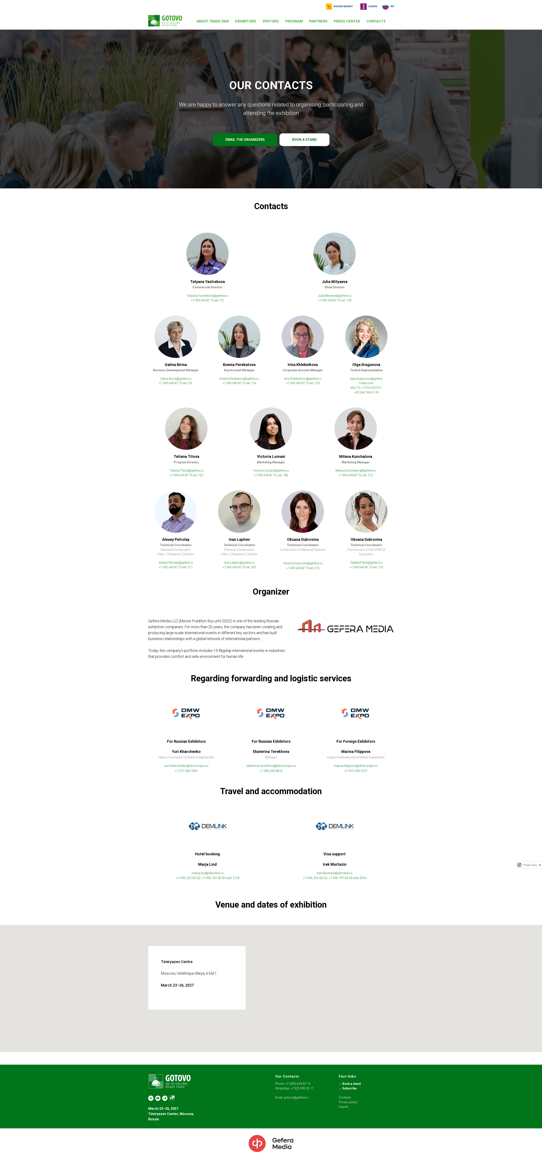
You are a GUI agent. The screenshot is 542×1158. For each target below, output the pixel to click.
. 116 (253, 383)
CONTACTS (376, 21)
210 (380, 567)
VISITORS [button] (271, 21)
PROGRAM (294, 21)
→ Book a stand (350, 1083)
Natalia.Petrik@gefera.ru (366, 562)
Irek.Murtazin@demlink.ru (334, 873)
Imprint (343, 1106)
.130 (189, 383)
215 (317, 568)
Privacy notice (530, 865)
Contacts (345, 1097)
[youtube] (157, 1098)
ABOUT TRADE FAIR (212, 21)
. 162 (200, 475)
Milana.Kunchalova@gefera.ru (356, 470)
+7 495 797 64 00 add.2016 (347, 878)
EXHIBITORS (245, 21)
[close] (540, 865)
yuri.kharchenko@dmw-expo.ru (186, 766)
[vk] (150, 1098)
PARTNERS (318, 21)
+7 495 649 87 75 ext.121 (207, 300)
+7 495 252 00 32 (188, 878)
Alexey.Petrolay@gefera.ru (176, 562)
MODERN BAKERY (343, 6)
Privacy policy (348, 1102)
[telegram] (164, 1098)
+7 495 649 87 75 (329, 300)
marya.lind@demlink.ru (208, 873)
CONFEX (372, 6)
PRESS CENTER (347, 21)
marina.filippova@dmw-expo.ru (356, 766)
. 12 (315, 383)
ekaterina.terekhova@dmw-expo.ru (271, 766)
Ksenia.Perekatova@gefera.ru (239, 378)
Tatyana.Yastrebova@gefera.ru (207, 295)
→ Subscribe (348, 1088)
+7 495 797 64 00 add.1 (217, 878)
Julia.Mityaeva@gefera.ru (334, 295)
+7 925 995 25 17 (301, 1088)
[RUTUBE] (171, 1098)
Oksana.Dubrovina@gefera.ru (302, 563)
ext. (185, 567)
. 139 (348, 300)
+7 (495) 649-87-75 (298, 1083)
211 (190, 567)
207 (253, 567)
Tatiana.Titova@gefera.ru (186, 470)
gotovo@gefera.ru (296, 1097)
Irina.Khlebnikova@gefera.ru (302, 378)
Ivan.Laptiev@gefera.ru (239, 562)
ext (343, 300)
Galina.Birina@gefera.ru (175, 378)
